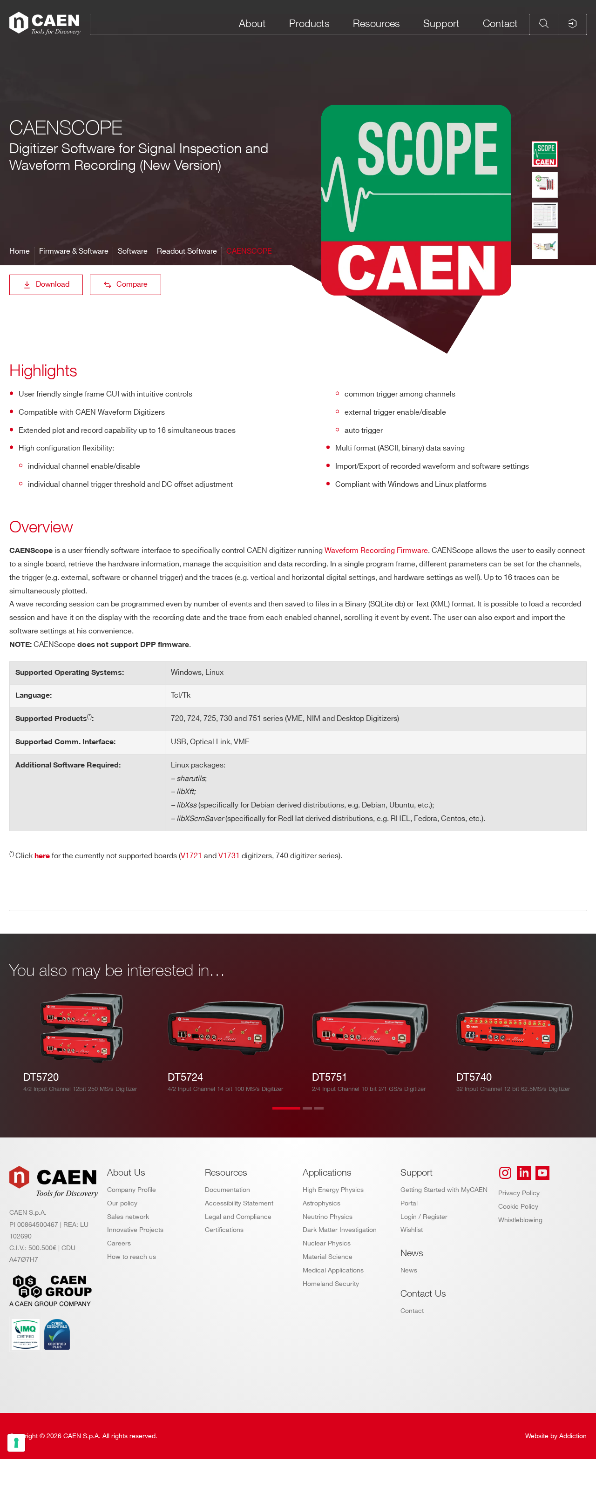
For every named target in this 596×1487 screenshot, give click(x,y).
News (408, 1270)
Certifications (224, 1230)
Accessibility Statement (239, 1203)
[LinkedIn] (524, 1173)
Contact (500, 23)
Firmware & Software (73, 251)
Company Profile (131, 1190)
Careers (119, 1243)
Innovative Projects (135, 1230)
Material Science (327, 1257)
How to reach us (131, 1257)
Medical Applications (333, 1270)
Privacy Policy (519, 1193)
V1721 (191, 856)
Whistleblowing (520, 1220)
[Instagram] (505, 1173)
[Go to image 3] (545, 215)
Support (441, 23)
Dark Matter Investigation (340, 1230)
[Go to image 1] (545, 154)
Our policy (122, 1203)
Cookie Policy (518, 1207)
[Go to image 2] (545, 185)
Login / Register (423, 1217)
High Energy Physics (333, 1190)
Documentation (227, 1190)
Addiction (573, 1436)
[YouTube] (542, 1173)
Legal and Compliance (238, 1217)
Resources (376, 23)
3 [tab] (328, 1114)
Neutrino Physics (327, 1217)
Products (309, 23)
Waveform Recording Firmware (376, 550)
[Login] (572, 23)
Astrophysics (321, 1203)
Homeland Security (331, 1284)
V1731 (230, 856)
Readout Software (187, 251)
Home (19, 251)
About (252, 23)
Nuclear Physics (327, 1243)
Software (133, 251)
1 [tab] (286, 1114)
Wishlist (411, 1230)
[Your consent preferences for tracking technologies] (16, 1443)
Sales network (128, 1217)
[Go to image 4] (545, 246)
